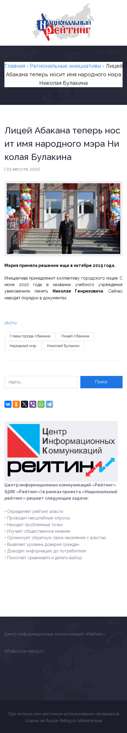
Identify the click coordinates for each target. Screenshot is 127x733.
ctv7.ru (10, 323)
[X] (24, 404)
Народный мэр (23, 346)
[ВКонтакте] (8, 404)
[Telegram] (49, 404)
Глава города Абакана (30, 336)
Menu (119, 6)
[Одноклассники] (16, 404)
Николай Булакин (63, 346)
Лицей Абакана (75, 336)
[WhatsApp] (41, 404)
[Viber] (32, 404)
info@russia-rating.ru (23, 651)
